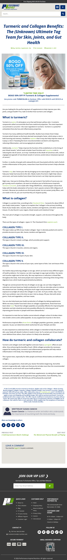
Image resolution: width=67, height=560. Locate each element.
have (12, 306)
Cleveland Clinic (38, 203)
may (10, 172)
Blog (13, 48)
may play (49, 150)
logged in (17, 448)
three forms (27, 323)
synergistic (48, 345)
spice (14, 122)
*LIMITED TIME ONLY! (33, 93)
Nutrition (18, 48)
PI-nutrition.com (45, 392)
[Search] (63, 14)
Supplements (24, 48)
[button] (57, 7)
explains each (52, 222)
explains (33, 138)
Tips (30, 48)
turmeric (15, 148)
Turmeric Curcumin (9, 186)
